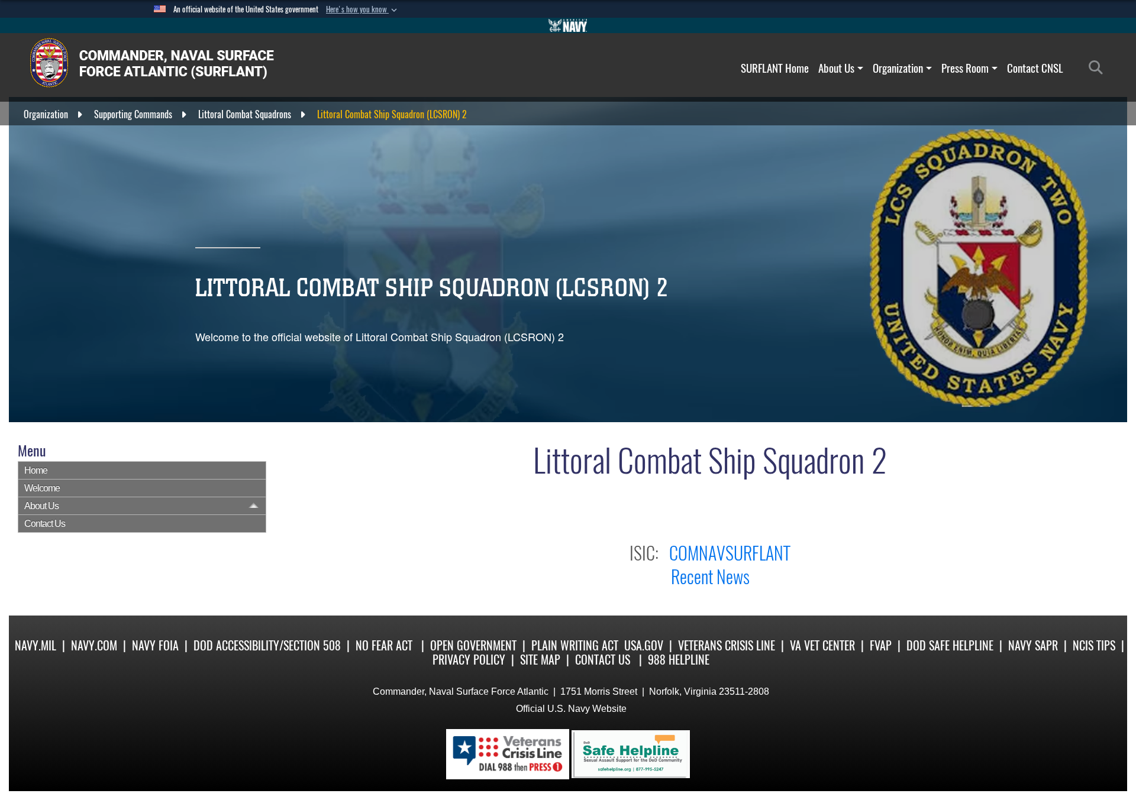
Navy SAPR (1033, 645)
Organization (898, 68)
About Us (836, 68)
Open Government (473, 645)
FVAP (881, 645)
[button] (362, 9)
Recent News (710, 577)
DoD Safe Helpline (949, 645)
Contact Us (44, 524)
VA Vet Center (822, 645)
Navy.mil (35, 645)
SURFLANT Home (775, 68)
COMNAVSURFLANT (729, 553)
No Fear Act (384, 645)
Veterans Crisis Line (726, 645)
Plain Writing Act (574, 645)
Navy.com (94, 645)
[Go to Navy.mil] (568, 25)
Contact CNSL (1035, 68)
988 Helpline (678, 660)
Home (35, 470)
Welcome (42, 488)
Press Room (965, 68)
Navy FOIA (155, 645)
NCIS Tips (1094, 645)
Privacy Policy (469, 660)
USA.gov (643, 645)
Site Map (540, 660)
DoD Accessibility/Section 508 (267, 645)
